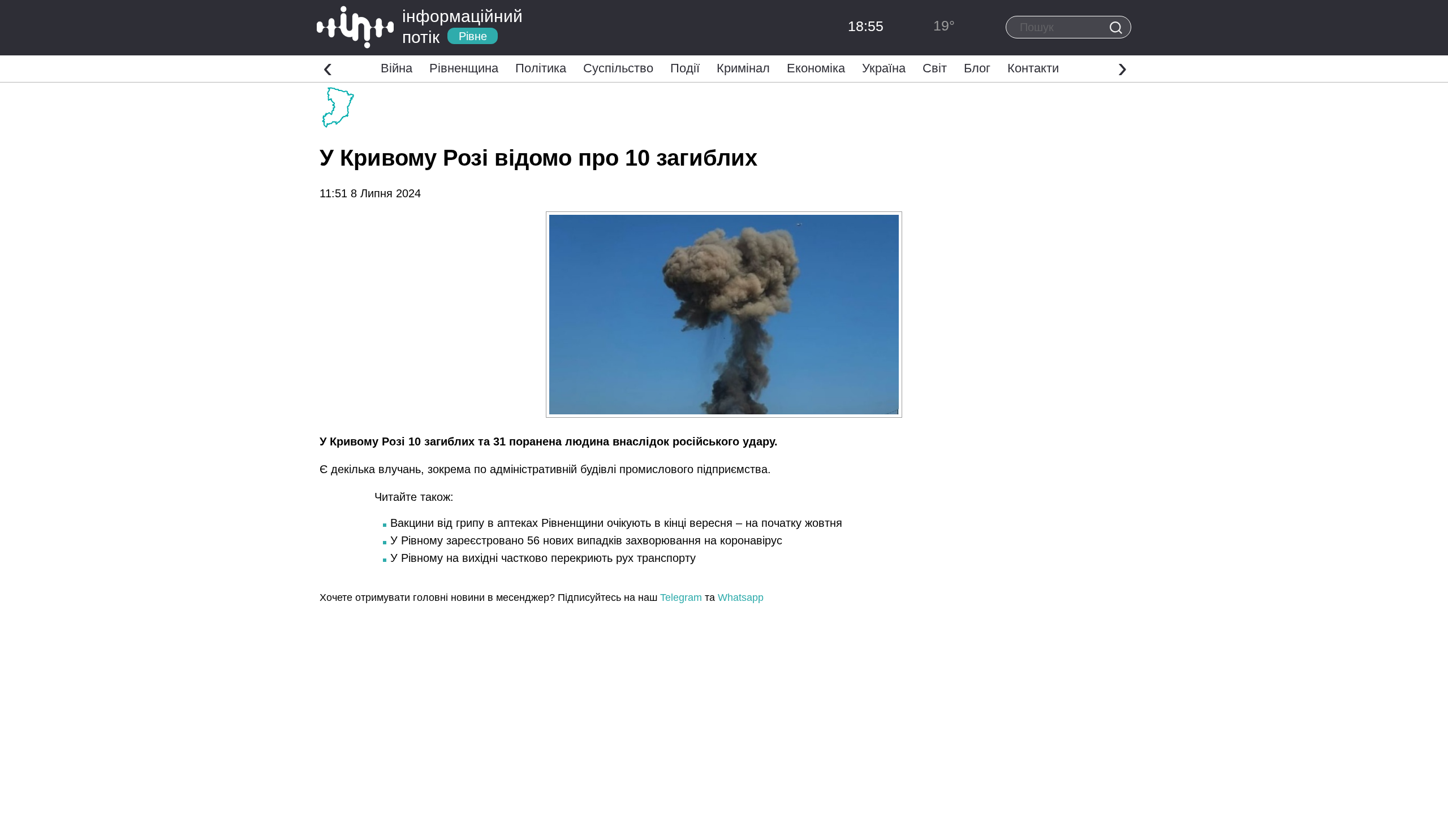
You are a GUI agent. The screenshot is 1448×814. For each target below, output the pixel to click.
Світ (935, 68)
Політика (540, 68)
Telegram (681, 597)
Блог (977, 68)
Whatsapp (741, 597)
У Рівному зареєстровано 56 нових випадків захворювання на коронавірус (586, 540)
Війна (396, 68)
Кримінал (743, 68)
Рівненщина (463, 68)
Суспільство (618, 68)
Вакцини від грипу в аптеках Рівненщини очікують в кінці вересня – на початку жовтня (616, 523)
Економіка (816, 68)
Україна (884, 68)
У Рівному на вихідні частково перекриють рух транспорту (543, 558)
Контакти (1033, 68)
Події (685, 68)
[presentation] (328, 67)
